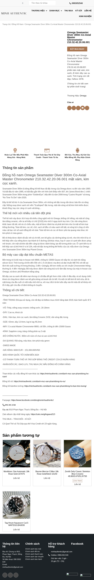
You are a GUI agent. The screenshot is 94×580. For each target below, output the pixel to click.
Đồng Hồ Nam (17, 24)
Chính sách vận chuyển (34, 557)
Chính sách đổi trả (32, 551)
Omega (83, 95)
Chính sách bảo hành (33, 559)
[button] (77, 49)
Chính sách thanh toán (34, 554)
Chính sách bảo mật (33, 549)
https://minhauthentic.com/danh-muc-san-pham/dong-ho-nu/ (39, 381)
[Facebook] (4, 575)
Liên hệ (16, 478)
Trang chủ (6, 24)
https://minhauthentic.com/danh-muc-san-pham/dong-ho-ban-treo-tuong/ (55, 386)
